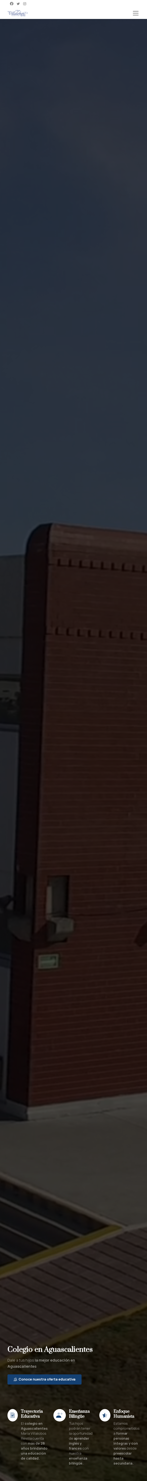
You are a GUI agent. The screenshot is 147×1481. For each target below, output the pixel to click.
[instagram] (24, 3)
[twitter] (18, 3)
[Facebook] (11, 3)
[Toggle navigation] (136, 13)
